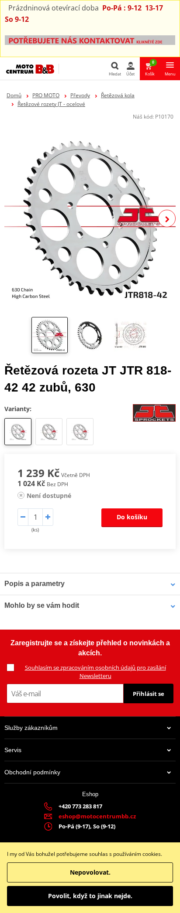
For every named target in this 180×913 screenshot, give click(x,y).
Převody (80, 95)
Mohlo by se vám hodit (41, 605)
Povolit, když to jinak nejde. (90, 896)
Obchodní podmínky (32, 772)
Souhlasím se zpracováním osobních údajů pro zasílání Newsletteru (95, 672)
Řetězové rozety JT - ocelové (51, 104)
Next (167, 218)
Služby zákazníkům (31, 727)
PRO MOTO (45, 95)
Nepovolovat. (90, 872)
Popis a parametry (34, 583)
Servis (12, 749)
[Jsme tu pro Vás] (90, 39)
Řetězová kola (118, 95)
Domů (14, 95)
